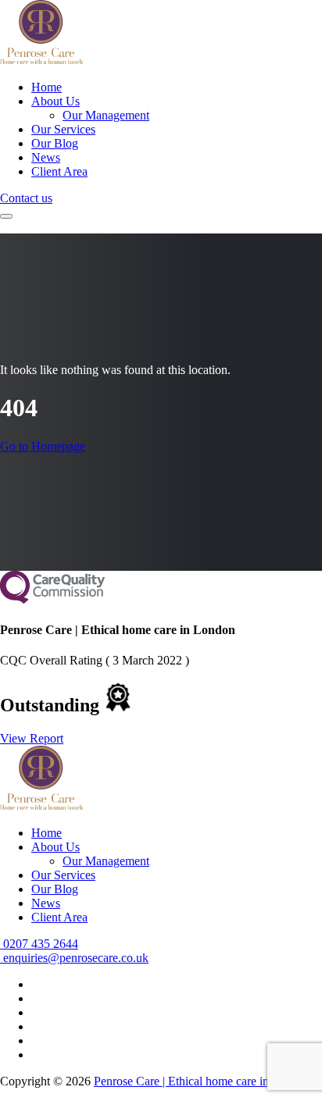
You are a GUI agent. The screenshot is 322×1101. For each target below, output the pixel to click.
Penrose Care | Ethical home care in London (202, 1081)
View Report (31, 738)
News (45, 157)
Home (46, 87)
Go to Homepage (42, 446)
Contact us (26, 198)
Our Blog (54, 143)
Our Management (106, 115)
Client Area (59, 171)
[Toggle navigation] (6, 216)
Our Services (63, 129)
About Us (55, 101)
